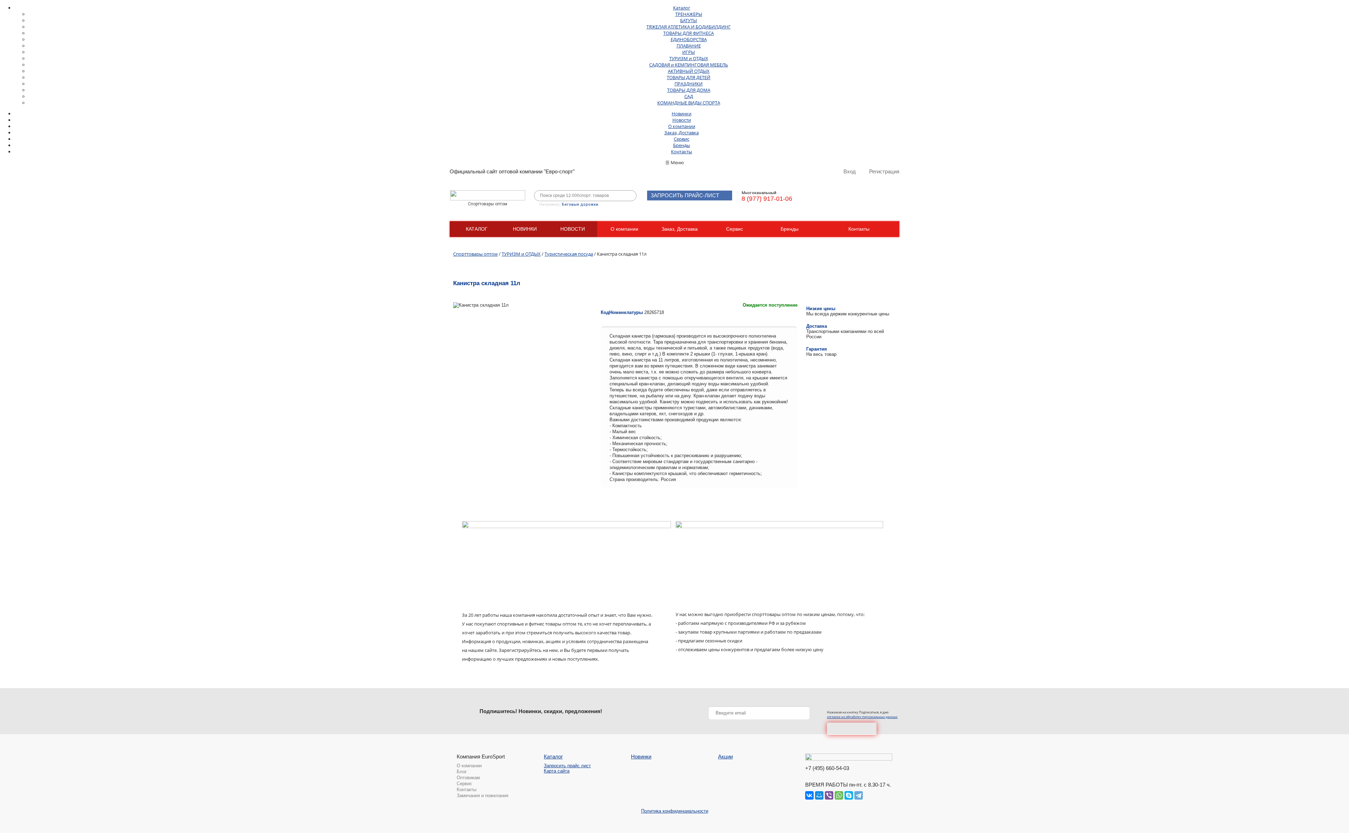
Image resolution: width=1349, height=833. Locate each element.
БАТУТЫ (688, 20)
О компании (681, 126)
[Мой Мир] (819, 795)
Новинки (681, 113)
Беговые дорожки (580, 204)
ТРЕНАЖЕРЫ (688, 14)
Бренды (681, 145)
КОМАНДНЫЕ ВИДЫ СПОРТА (688, 103)
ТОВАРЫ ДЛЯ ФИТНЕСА (688, 33)
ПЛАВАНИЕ (689, 46)
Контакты (681, 151)
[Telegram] (858, 795)
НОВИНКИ (525, 229)
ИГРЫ (688, 52)
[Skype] (849, 795)
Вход (849, 171)
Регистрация (884, 171)
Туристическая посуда (569, 254)
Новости (681, 120)
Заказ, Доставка (681, 132)
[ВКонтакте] (809, 795)
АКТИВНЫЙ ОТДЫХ (689, 71)
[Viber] (829, 795)
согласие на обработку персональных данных (862, 717)
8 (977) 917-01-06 (767, 198)
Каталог (681, 8)
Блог (462, 771)
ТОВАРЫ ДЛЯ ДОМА (688, 90)
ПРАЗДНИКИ (688, 84)
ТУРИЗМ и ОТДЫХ (688, 58)
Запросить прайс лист (567, 765)
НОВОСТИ (572, 229)
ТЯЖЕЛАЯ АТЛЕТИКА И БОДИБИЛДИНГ (688, 27)
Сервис (681, 139)
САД (688, 96)
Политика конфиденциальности (674, 811)
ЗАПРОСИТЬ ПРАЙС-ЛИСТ (685, 195)
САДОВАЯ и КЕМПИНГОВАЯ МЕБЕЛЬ (688, 65)
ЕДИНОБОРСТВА (689, 39)
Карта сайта (556, 771)
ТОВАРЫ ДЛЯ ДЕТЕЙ (688, 77)
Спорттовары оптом (475, 254)
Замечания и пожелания (482, 795)
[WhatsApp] (839, 795)
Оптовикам (468, 777)
